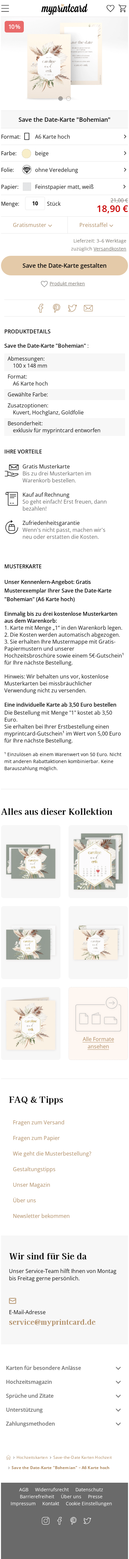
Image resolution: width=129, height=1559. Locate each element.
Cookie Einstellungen (89, 1503)
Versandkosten (110, 249)
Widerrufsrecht (52, 1489)
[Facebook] (40, 308)
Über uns (24, 1200)
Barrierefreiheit (37, 1496)
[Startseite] (8, 1457)
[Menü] (9, 8)
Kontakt (50, 1503)
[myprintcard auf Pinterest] (73, 1521)
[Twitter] (72, 308)
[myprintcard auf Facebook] (60, 1521)
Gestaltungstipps (34, 1169)
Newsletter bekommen (41, 1216)
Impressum (23, 1503)
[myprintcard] (64, 14)
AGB (23, 1489)
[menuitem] (110, 8)
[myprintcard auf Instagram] (46, 1521)
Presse (95, 1496)
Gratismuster (29, 225)
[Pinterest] (56, 308)
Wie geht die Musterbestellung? (52, 1153)
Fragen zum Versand (38, 1122)
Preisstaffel (93, 225)
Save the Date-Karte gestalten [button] (64, 265)
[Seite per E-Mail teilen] (88, 308)
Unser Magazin (31, 1184)
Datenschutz (89, 1489)
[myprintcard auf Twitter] (87, 1521)
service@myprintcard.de (52, 1321)
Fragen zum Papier (36, 1138)
